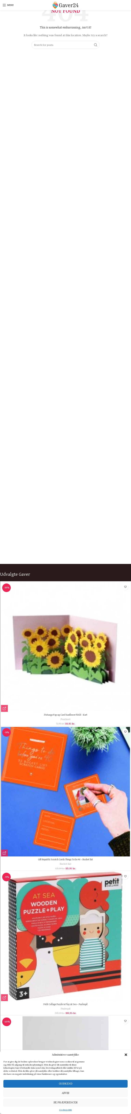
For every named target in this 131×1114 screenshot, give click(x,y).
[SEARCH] (96, 45)
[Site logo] (65, 5)
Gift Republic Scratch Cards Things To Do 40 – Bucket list (65, 859)
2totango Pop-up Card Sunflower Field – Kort (65, 715)
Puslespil (65, 1008)
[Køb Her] (4, 708)
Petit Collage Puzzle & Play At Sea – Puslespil (65, 1004)
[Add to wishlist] (125, 587)
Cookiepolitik (65, 1110)
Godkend (65, 1083)
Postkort (65, 719)
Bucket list (65, 863)
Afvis (65, 1093)
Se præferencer (66, 1102)
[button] (126, 1054)
